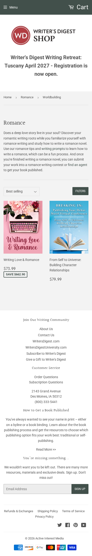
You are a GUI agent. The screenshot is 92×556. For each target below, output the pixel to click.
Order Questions (46, 377)
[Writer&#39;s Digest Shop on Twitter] (59, 526)
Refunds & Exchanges (18, 511)
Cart (81, 7)
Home (8, 97)
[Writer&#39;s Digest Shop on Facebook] (67, 526)
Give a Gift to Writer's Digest (46, 359)
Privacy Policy (44, 516)
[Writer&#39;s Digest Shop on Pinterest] (75, 526)
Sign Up (80, 489)
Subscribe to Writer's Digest (46, 353)
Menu (13, 7)
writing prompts (53, 149)
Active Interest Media (49, 538)
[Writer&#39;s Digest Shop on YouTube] (83, 526)
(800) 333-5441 (46, 402)
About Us (46, 329)
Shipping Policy (48, 511)
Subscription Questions (46, 382)
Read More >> (46, 449)
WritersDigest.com (46, 341)
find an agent (77, 165)
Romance (27, 97)
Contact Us (46, 335)
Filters (80, 191)
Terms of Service (73, 511)
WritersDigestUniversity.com (46, 347)
